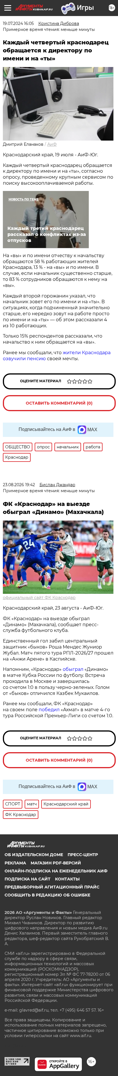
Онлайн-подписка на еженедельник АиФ (56, 871)
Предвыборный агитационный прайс (52, 887)
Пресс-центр (83, 854)
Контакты (67, 879)
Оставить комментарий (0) (59, 403)
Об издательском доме (34, 854)
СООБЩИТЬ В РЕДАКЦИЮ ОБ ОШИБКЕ (47, 895)
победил (49, 709)
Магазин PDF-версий (56, 863)
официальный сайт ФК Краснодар (39, 597)
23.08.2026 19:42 (19, 484)
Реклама (15, 863)
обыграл (72, 669)
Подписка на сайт (27, 879)
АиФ (52, 144)
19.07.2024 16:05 (18, 23)
